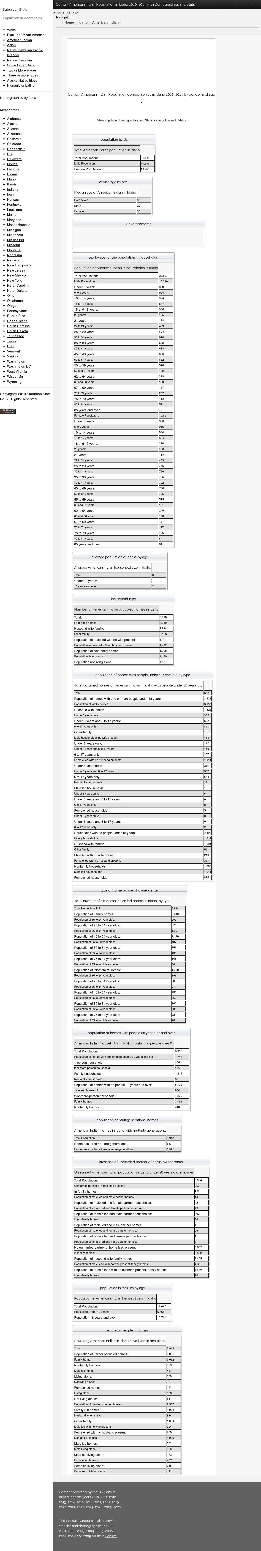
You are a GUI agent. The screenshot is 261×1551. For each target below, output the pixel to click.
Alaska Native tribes (22, 80)
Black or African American (27, 34)
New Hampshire (19, 264)
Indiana (12, 189)
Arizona (13, 128)
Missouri (13, 244)
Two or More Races (22, 70)
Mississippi (15, 239)
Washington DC (19, 366)
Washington (16, 361)
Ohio (10, 295)
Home (69, 22)
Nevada (13, 260)
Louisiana (14, 209)
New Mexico (16, 275)
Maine (12, 214)
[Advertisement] (141, 64)
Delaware (14, 158)
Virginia (12, 356)
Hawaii (12, 173)
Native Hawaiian (19, 60)
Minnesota (15, 234)
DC (9, 153)
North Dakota (17, 290)
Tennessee (15, 335)
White (11, 29)
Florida (12, 163)
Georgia (13, 168)
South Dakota (17, 330)
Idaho (11, 179)
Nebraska (14, 254)
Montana (14, 249)
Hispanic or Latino (21, 85)
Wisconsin (15, 376)
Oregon (13, 305)
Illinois (12, 184)
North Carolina (18, 285)
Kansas (13, 199)
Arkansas (14, 133)
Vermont (13, 351)
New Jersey (16, 270)
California (14, 138)
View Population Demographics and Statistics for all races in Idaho (141, 120)
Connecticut (16, 148)
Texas (11, 340)
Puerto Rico (16, 315)
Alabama (14, 118)
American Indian (19, 39)
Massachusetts (18, 224)
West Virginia (17, 371)
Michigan (14, 229)
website (111, 1536)
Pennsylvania (17, 310)
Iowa (10, 194)
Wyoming (14, 381)
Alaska (12, 123)
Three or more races (22, 75)
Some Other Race (21, 64)
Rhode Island (17, 320)
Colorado (14, 143)
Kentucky (14, 204)
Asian (11, 44)
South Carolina (18, 325)
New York (14, 280)
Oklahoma (15, 300)
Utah (10, 345)
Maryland (14, 219)
